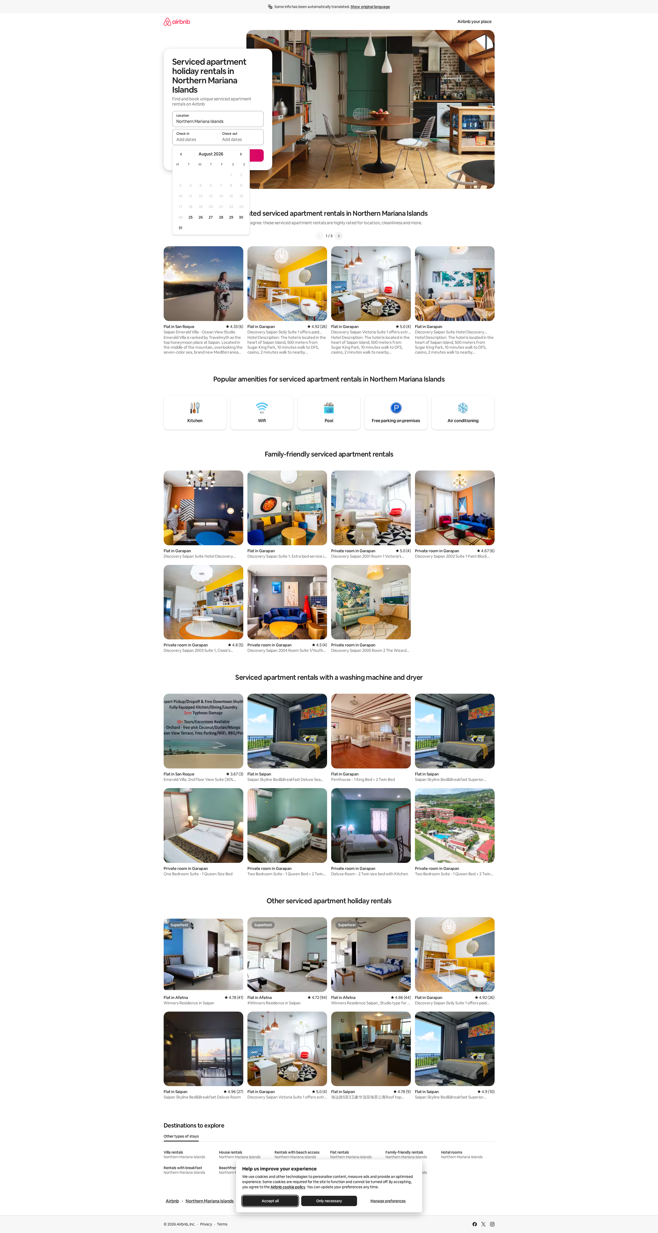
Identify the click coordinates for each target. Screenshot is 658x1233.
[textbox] (195, 139)
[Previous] (319, 236)
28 (221, 217)
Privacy (206, 1224)
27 (211, 217)
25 (190, 217)
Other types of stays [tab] (181, 1136)
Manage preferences (388, 1201)
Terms (222, 1224)
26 (201, 217)
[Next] (339, 236)
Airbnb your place (474, 21)
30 (241, 217)
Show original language (370, 6)
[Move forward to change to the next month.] (240, 154)
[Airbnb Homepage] (177, 21)
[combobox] (218, 121)
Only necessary (329, 1201)
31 (180, 228)
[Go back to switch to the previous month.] (181, 154)
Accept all (270, 1201)
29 (231, 217)
